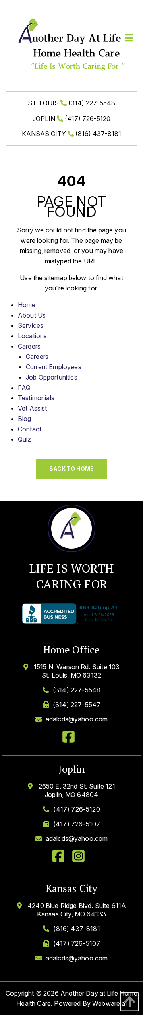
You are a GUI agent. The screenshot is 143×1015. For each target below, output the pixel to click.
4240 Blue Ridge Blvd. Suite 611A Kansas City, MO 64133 (76, 910)
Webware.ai (109, 1003)
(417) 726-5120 (76, 809)
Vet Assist (32, 408)
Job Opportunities (51, 377)
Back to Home (71, 468)
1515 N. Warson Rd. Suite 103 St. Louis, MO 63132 (76, 671)
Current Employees (53, 367)
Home (27, 305)
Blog (24, 419)
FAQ (24, 388)
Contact (29, 429)
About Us (32, 315)
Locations (32, 336)
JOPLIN (71, 119)
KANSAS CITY (71, 134)
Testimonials (36, 398)
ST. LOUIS (71, 103)
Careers (29, 346)
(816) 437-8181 (76, 929)
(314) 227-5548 (76, 690)
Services (30, 325)
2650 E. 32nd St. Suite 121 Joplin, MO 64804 (76, 790)
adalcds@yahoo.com (77, 719)
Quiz (24, 439)
